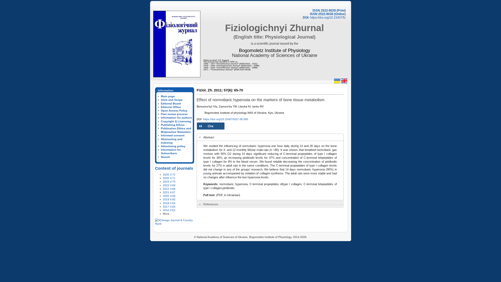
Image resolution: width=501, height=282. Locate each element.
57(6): (228, 90)
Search (165, 157)
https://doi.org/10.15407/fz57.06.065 (225, 119)
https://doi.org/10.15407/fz (328, 17)
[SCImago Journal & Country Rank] (174, 223)
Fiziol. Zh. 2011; (210, 90)
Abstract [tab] (208, 137)
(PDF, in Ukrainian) (228, 195)
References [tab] (210, 204)
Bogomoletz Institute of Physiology (274, 50)
